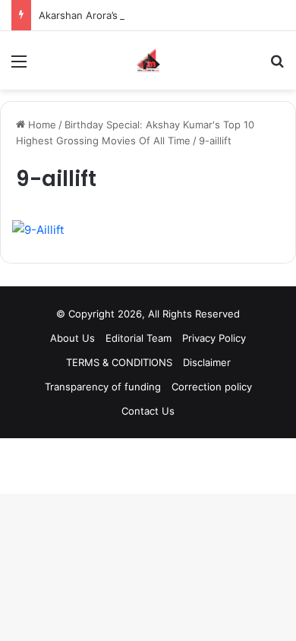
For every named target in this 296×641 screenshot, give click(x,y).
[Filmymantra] (148, 60)
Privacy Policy (214, 338)
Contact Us (148, 411)
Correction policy (212, 386)
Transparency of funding (103, 386)
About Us (72, 338)
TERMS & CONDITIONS (119, 362)
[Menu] (19, 66)
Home (40, 124)
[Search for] (277, 66)
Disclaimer (207, 362)
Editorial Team (138, 338)
